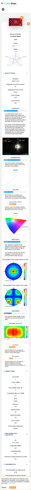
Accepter (12, 487)
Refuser (4, 487)
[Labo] (10, 3)
